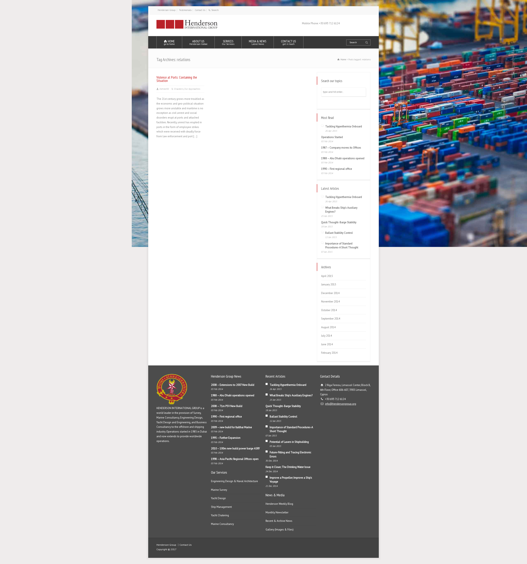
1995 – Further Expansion (225, 438)
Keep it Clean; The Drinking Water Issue (288, 467)
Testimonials (185, 10)
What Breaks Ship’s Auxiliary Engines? (291, 395)
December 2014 (330, 293)
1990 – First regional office (336, 169)
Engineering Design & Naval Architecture (234, 481)
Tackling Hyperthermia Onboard (343, 126)
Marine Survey (219, 490)
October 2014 (329, 310)
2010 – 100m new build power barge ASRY (235, 448)
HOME (169, 42)
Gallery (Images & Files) (280, 529)
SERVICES (228, 42)
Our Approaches (192, 88)
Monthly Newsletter (277, 512)
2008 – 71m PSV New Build (226, 406)
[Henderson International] (187, 28)
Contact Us (200, 10)
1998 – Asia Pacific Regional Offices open (235, 459)
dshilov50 (164, 88)
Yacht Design (218, 498)
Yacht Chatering (220, 515)
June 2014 (327, 344)
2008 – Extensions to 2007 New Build (232, 385)
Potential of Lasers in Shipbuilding (289, 442)
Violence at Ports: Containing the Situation (176, 79)
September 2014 (330, 318)
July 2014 (326, 335)
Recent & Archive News (279, 521)
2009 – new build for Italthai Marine (231, 427)
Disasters (178, 88)
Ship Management (221, 507)
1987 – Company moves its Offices (341, 147)
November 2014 (330, 301)
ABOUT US (198, 42)
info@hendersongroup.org (340, 404)
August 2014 (328, 327)
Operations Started (332, 137)
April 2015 (327, 276)
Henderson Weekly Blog (279, 504)
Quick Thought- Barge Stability (338, 222)
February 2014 (329, 353)
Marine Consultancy (222, 524)
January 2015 (328, 284)
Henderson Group (167, 10)
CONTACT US (288, 42)
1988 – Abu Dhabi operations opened (342, 158)
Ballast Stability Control (339, 233)
